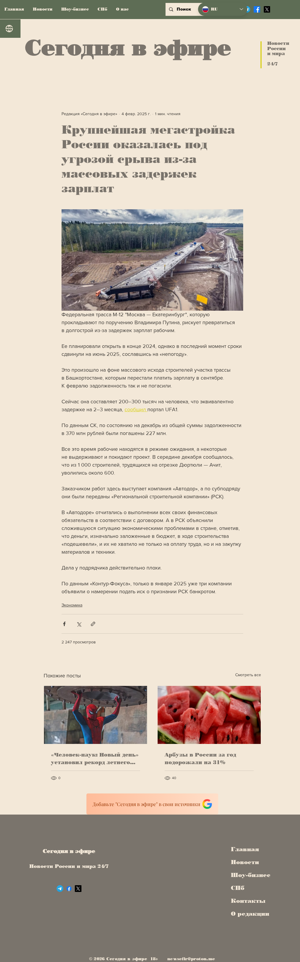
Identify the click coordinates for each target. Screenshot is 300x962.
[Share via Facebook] (64, 624)
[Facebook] (257, 9)
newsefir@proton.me (191, 958)
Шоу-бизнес (249, 874)
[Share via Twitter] (78, 624)
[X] (267, 9)
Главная (245, 849)
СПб (237, 887)
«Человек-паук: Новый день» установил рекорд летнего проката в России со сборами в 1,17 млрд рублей (95, 759)
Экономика (72, 605)
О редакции (249, 913)
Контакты (248, 900)
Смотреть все (248, 674)
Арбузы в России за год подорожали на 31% (200, 759)
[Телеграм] (60, 888)
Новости (245, 862)
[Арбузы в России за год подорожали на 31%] (209, 715)
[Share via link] (93, 624)
